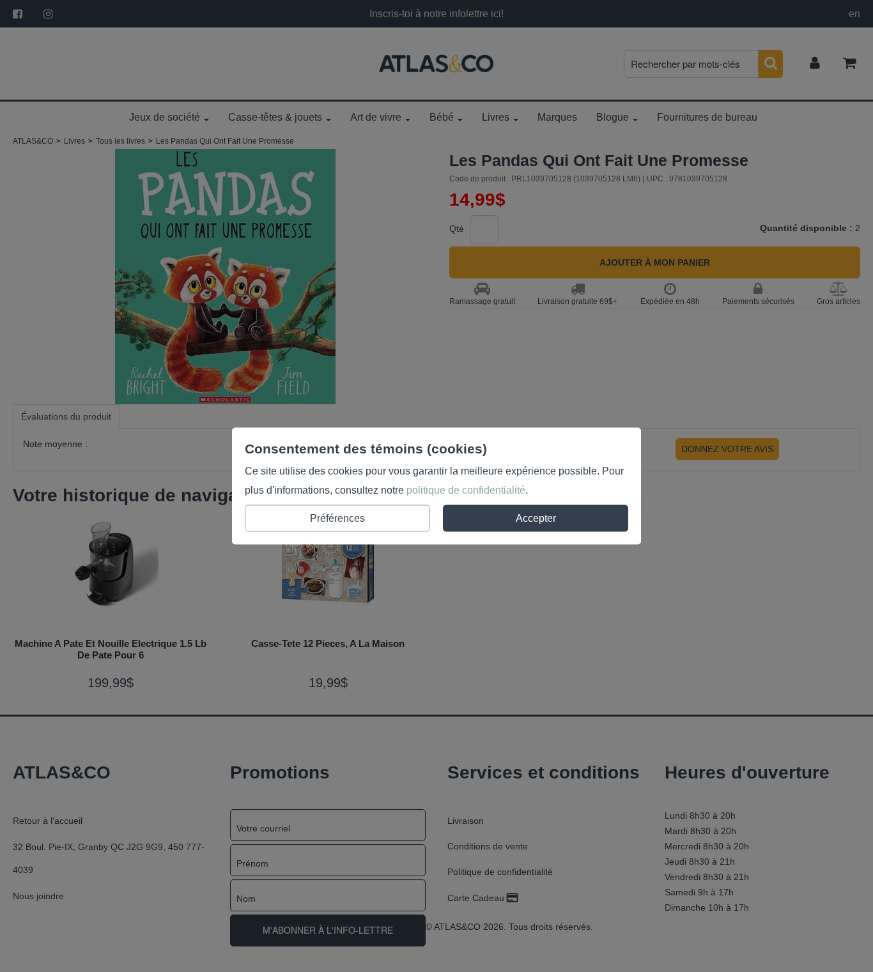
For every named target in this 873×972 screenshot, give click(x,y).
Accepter (536, 518)
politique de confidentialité (465, 490)
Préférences (337, 518)
